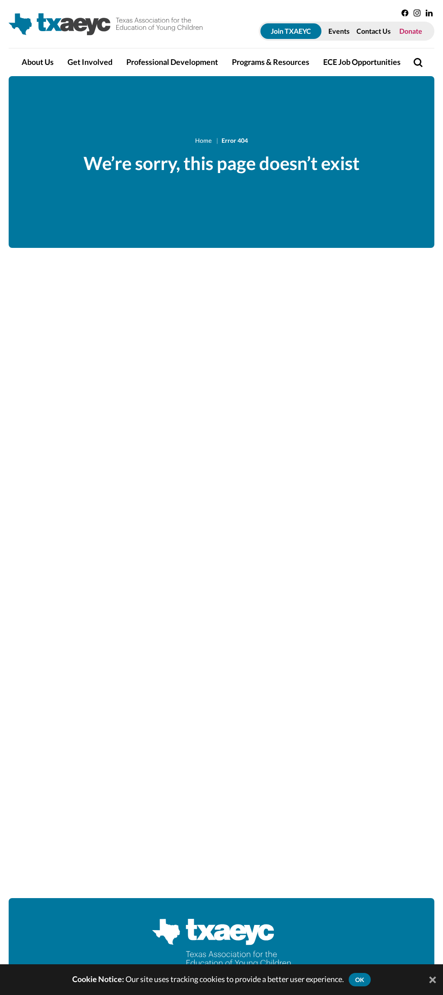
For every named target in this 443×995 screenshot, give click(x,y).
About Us (38, 62)
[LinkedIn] (429, 13)
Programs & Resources (270, 62)
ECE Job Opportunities (362, 62)
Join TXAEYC (291, 31)
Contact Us (373, 31)
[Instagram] (417, 13)
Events (339, 31)
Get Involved (89, 62)
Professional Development (172, 62)
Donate (410, 31)
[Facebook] (405, 13)
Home (204, 140)
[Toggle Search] (418, 62)
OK (359, 979)
